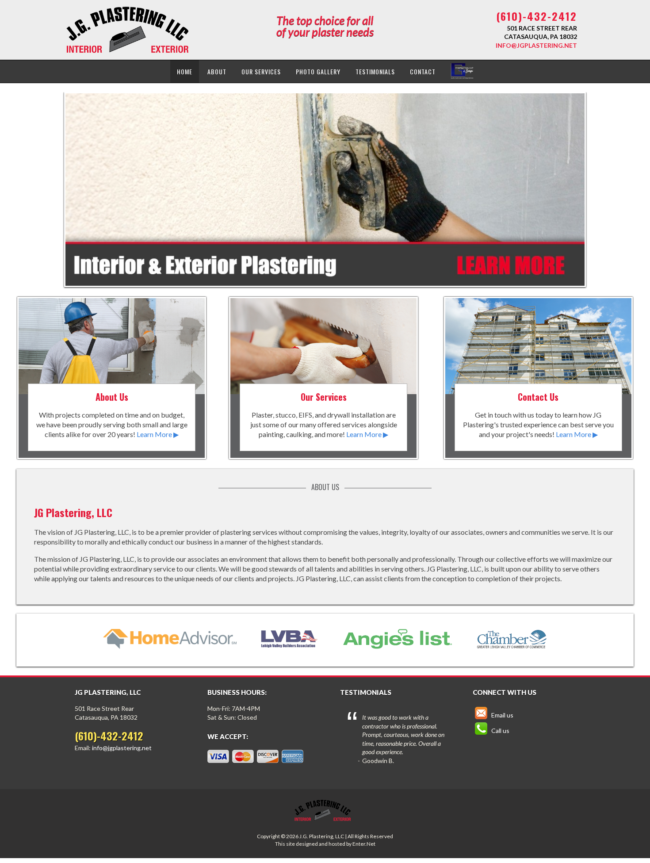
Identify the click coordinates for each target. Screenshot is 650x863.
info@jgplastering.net (536, 45)
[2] (328, 278)
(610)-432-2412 (536, 16)
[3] (337, 278)
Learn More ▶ (158, 434)
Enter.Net (363, 843)
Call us (499, 730)
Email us (501, 715)
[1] (320, 278)
